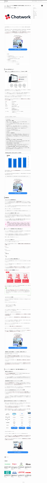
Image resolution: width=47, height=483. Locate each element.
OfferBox (14, 415)
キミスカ (30, 415)
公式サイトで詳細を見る (18, 49)
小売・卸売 (35, 12)
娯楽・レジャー (35, 11)
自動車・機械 (35, 15)
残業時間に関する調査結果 (24, 377)
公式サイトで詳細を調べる (14, 427)
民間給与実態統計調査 (21, 176)
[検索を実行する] (42, 5)
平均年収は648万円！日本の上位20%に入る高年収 (14, 58)
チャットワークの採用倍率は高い (12, 60)
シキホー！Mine (13, 210)
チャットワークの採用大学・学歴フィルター (13, 61)
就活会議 (10, 210)
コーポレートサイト (18, 113)
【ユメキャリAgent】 (16, 36)
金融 (34, 16)
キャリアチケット (22, 415)
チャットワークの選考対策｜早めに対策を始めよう (14, 62)
